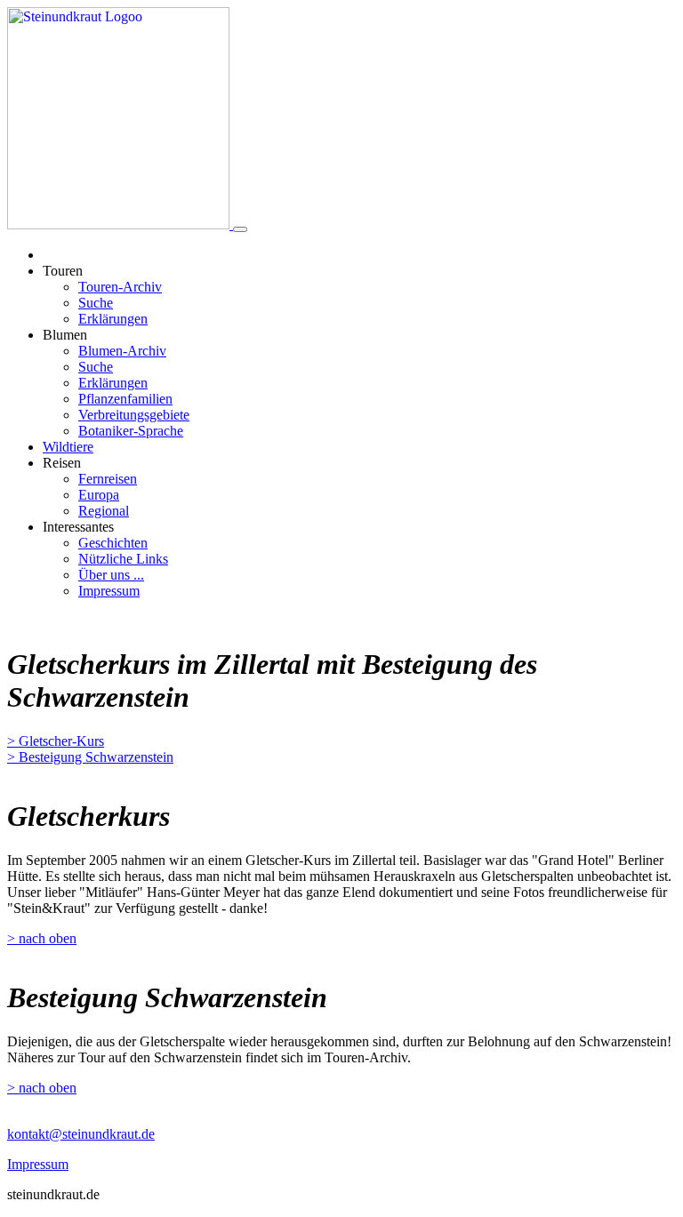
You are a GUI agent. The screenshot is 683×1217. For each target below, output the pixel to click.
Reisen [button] (62, 462)
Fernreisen (107, 478)
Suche (95, 302)
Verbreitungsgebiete (133, 414)
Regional (103, 510)
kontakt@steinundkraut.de (81, 1133)
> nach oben (41, 938)
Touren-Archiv (120, 286)
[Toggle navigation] (240, 229)
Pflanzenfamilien (125, 398)
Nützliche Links (123, 558)
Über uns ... (111, 574)
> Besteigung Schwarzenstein (90, 757)
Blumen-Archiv (122, 350)
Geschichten (113, 542)
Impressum (109, 590)
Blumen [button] (65, 334)
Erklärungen (113, 318)
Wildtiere (68, 446)
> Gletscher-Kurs (55, 741)
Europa (98, 494)
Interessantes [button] (78, 526)
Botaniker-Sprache (130, 430)
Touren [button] (63, 270)
